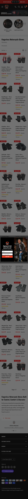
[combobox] (3, 254)
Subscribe (7, 256)
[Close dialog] (26, 238)
